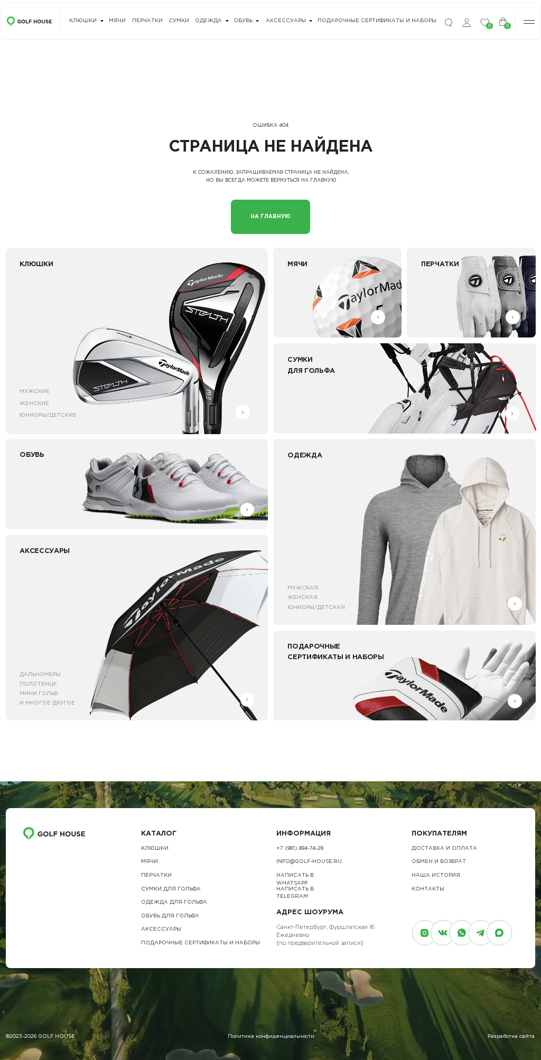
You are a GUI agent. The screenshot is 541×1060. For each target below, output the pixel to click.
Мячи (149, 861)
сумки (179, 20)
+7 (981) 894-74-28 (299, 848)
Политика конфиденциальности (271, 1036)
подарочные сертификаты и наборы (377, 20)
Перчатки (156, 875)
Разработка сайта (511, 1036)
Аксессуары (286, 20)
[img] (448, 22)
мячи (117, 20)
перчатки (147, 20)
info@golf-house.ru (309, 861)
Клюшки (83, 20)
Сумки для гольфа (171, 889)
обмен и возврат (439, 861)
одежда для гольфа (174, 902)
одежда (208, 20)
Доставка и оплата (444, 848)
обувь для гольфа (170, 916)
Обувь (243, 20)
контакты (428, 889)
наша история (436, 875)
